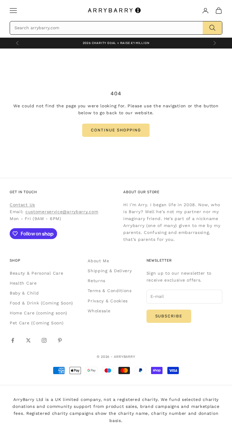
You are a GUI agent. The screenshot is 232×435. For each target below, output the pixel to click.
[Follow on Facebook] (13, 340)
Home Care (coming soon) (38, 312)
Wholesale (99, 310)
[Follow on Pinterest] (60, 340)
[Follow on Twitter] (28, 340)
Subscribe (169, 316)
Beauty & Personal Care (36, 273)
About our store (141, 192)
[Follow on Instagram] (44, 340)
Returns (96, 280)
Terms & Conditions (110, 290)
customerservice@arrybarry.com (61, 211)
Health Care (23, 283)
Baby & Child (24, 293)
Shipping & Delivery (110, 270)
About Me (98, 260)
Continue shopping (116, 130)
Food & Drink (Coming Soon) (41, 303)
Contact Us (22, 204)
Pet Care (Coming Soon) (36, 322)
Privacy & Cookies (108, 300)
